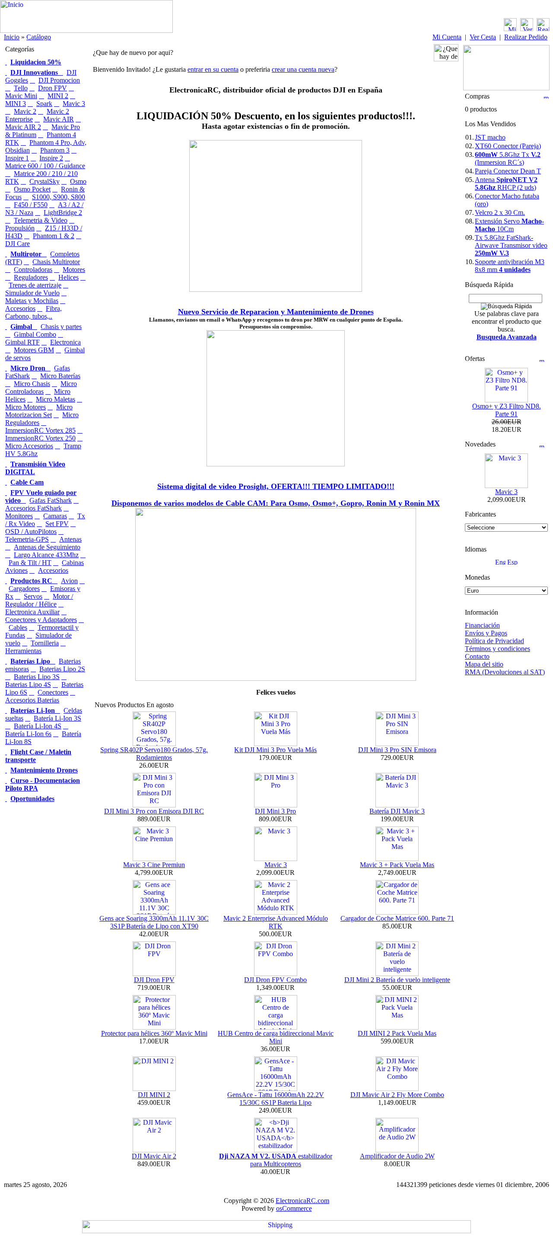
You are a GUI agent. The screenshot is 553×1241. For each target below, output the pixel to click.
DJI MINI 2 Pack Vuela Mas (397, 1033)
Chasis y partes (61, 326)
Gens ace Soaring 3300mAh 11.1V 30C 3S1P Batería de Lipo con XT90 (154, 922)
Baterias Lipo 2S (62, 669)
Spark (44, 103)
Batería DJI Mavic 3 (397, 811)
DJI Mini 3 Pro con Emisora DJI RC (154, 811)
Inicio (11, 37)
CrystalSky (44, 181)
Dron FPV (52, 88)
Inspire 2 (51, 158)
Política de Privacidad (494, 640)
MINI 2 (58, 95)
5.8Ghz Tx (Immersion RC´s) (507, 158)
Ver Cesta (483, 37)
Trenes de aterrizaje (35, 285)
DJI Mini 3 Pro (275, 811)
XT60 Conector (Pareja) (508, 146)
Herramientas (23, 650)
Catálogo (38, 37)
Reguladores (31, 277)
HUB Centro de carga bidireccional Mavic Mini (276, 1037)
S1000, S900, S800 (58, 197)
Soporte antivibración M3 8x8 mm (509, 265)
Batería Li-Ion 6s (28, 733)
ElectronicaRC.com (302, 1200)
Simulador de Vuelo (32, 293)
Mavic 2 (25, 111)
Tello (21, 88)
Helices (68, 277)
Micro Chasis (32, 383)
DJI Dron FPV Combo (275, 979)
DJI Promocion (59, 80)
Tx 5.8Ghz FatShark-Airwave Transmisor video (511, 245)
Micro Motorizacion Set (39, 410)
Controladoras (33, 269)
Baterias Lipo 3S (37, 676)
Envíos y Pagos (486, 633)
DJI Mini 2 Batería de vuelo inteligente (397, 979)
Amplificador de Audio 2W (397, 1156)
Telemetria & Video (40, 220)
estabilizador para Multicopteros (275, 1160)
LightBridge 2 (63, 212)
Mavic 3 (74, 103)
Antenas (70, 539)
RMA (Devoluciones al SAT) (505, 672)
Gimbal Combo (35, 334)
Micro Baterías (60, 376)
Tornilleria (45, 643)
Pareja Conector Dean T (508, 171)
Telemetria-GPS (27, 539)
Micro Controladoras (41, 387)
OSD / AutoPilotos (31, 531)
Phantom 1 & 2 (53, 235)
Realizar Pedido (525, 37)
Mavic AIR (58, 119)
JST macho (490, 137)
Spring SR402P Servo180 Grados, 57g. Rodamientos (154, 753)
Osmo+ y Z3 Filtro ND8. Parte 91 (506, 410)
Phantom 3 (55, 150)
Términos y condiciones (497, 648)
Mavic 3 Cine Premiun (154, 864)
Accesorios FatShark (33, 508)
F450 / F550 (31, 204)
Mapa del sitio (484, 664)
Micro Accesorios (29, 446)
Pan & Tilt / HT (30, 562)
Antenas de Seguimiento (47, 547)
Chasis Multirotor (56, 261)
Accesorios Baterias (32, 700)
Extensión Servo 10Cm (509, 225)
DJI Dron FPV (154, 979)
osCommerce (294, 1208)
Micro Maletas (55, 399)
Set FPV (57, 523)
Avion (69, 580)
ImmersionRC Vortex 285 (40, 430)
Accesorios (53, 570)
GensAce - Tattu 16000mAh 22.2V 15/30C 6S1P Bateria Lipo (275, 1098)
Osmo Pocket (32, 189)
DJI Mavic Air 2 (154, 1156)
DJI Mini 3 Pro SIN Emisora (397, 749)
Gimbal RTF (22, 342)
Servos (33, 596)
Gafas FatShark (50, 500)
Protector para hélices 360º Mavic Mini (154, 1033)
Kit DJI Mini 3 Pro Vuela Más (275, 749)
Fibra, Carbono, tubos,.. (33, 312)
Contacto (477, 656)
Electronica (65, 342)
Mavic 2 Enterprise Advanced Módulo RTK (275, 922)
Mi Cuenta (446, 37)
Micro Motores (25, 407)
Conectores (53, 692)
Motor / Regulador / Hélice (39, 600)
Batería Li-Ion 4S (37, 726)
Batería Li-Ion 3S (57, 718)
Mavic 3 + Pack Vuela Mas (397, 864)
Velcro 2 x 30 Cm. (500, 212)
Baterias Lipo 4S (28, 684)
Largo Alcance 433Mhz (46, 554)
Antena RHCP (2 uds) (506, 183)
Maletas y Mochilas (31, 300)
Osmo (78, 181)
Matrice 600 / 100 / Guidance (45, 165)
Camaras (55, 516)
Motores (74, 269)
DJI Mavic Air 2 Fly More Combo (397, 1094)
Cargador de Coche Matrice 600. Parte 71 (397, 918)
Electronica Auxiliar (32, 612)
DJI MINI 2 (154, 1094)
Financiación (482, 625)
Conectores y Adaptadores (41, 619)
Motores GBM (34, 350)
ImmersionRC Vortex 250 (40, 438)
